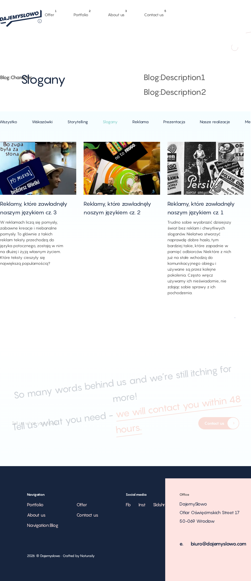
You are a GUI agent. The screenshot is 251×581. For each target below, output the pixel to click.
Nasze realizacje (215, 121)
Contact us (154, 13)
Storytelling (77, 121)
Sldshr (159, 504)
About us (116, 13)
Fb (128, 504)
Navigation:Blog (42, 525)
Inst (142, 504)
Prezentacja (174, 121)
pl (190, 43)
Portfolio (81, 13)
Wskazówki (42, 121)
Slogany (110, 121)
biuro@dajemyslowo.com (219, 544)
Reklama (140, 121)
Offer (49, 13)
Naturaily (87, 556)
